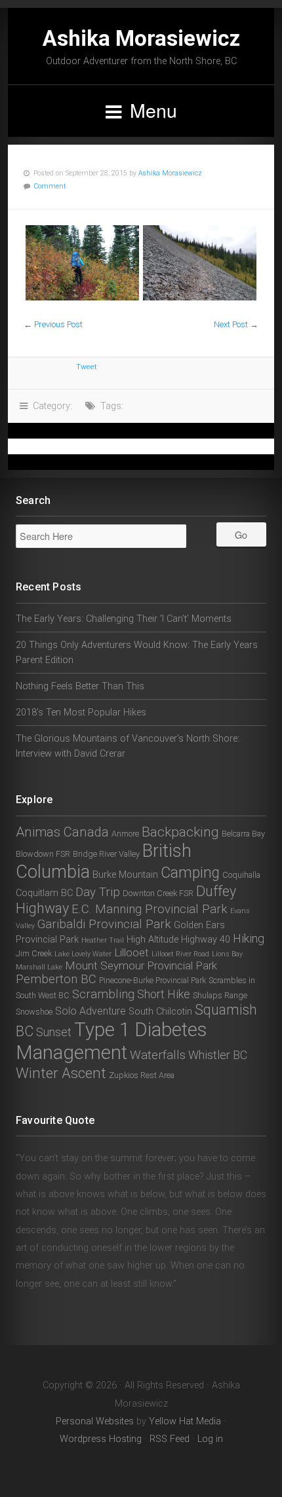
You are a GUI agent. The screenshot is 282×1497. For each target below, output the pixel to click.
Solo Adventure (90, 1011)
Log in (210, 1439)
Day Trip (97, 892)
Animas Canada (62, 832)
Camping (190, 873)
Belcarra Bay (243, 834)
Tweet (86, 366)
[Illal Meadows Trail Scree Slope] (199, 262)
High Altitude (152, 939)
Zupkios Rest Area (141, 1075)
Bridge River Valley (106, 854)
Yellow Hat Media (185, 1421)
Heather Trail (102, 940)
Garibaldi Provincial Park (104, 924)
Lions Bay (227, 954)
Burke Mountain (125, 874)
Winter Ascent (61, 1072)
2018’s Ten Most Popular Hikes (81, 712)
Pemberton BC (56, 979)
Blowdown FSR (43, 854)
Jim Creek (34, 953)
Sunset (53, 1032)
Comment (50, 186)
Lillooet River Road (180, 954)
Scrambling (103, 994)
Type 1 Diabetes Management (111, 1041)
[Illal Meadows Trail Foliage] (82, 262)
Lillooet (131, 952)
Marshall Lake (39, 967)
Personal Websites (95, 1421)
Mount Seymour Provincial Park (141, 965)
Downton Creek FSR (158, 893)
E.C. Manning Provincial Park (149, 909)
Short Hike (163, 994)
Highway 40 (205, 939)
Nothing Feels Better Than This (80, 686)
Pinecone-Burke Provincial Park (152, 980)
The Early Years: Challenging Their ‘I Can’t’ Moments (124, 618)
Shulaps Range (220, 995)
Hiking (248, 938)
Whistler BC (217, 1055)
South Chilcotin (160, 1011)
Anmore (125, 834)
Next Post (231, 324)
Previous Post (58, 324)
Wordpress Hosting (101, 1439)
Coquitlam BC (44, 893)
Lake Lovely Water (82, 954)
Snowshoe (34, 1012)
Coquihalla (241, 875)
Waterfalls (158, 1055)
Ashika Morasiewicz (141, 38)
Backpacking (180, 832)
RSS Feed (170, 1439)
